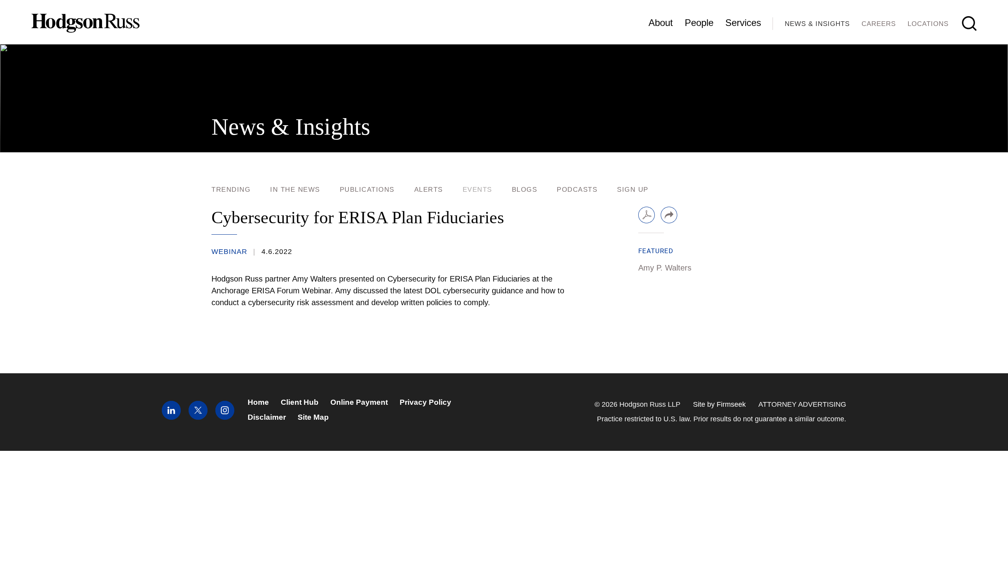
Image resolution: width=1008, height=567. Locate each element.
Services (743, 22)
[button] (669, 215)
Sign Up (633, 189)
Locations (928, 24)
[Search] (969, 23)
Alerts (428, 189)
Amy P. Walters (664, 267)
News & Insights (817, 24)
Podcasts (577, 189)
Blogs (524, 189)
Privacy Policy (425, 402)
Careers (879, 24)
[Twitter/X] (198, 417)
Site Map (313, 417)
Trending (230, 189)
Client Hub (300, 402)
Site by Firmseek (719, 404)
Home (258, 402)
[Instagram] (224, 417)
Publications (367, 189)
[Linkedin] (171, 417)
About (661, 22)
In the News (295, 189)
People (699, 22)
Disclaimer (267, 417)
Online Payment (359, 402)
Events (477, 189)
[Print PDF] (646, 215)
